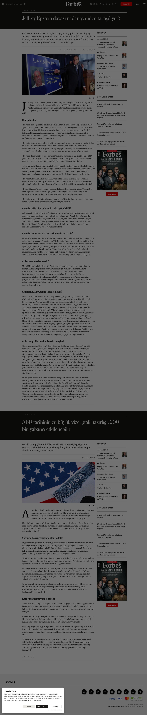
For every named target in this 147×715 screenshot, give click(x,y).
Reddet (29, 706)
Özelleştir (56, 706)
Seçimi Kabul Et (42, 706)
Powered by (55, 710)
